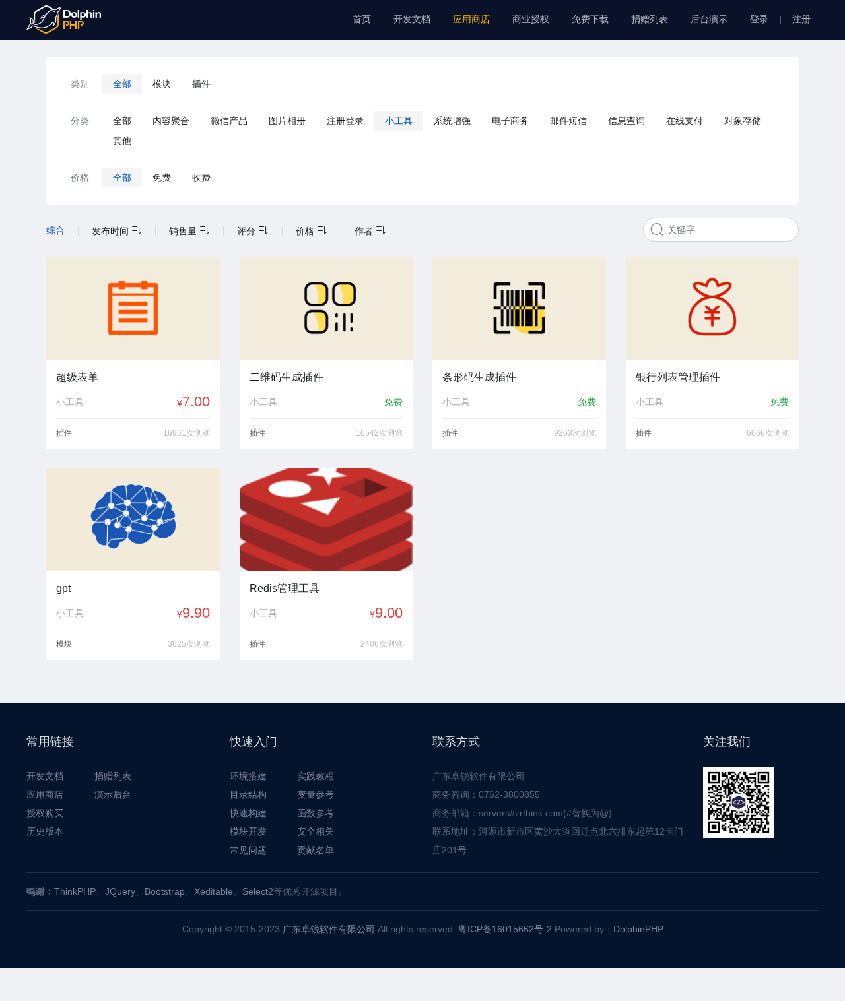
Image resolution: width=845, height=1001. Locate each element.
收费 (201, 177)
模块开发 (248, 831)
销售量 (184, 231)
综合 (55, 230)
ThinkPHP (75, 891)
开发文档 (411, 19)
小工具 (399, 120)
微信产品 (229, 120)
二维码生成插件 (286, 377)
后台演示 (709, 19)
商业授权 (530, 19)
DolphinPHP (638, 929)
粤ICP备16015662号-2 (505, 929)
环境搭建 (248, 776)
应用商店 (471, 19)
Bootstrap (165, 891)
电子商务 (510, 120)
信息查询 (626, 120)
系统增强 (452, 120)
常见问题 (248, 850)
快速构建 (248, 813)
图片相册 (287, 120)
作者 (365, 231)
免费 (161, 177)
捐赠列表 (649, 19)
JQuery (120, 891)
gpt (63, 588)
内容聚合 (170, 120)
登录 (759, 19)
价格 (306, 231)
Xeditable (213, 891)
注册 (801, 19)
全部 (122, 84)
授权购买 (44, 813)
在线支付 (684, 120)
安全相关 (315, 831)
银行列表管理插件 (678, 377)
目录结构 (248, 794)
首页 (362, 19)
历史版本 (44, 831)
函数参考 (315, 813)
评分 (247, 231)
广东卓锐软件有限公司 (329, 929)
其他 (122, 140)
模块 (161, 84)
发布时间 (111, 231)
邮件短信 (568, 120)
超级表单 (77, 377)
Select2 (257, 891)
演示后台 (112, 794)
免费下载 (590, 19)
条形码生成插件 (479, 377)
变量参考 (315, 794)
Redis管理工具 (285, 588)
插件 (201, 84)
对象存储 (742, 120)
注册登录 (345, 120)
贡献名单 (315, 850)
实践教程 (315, 776)
